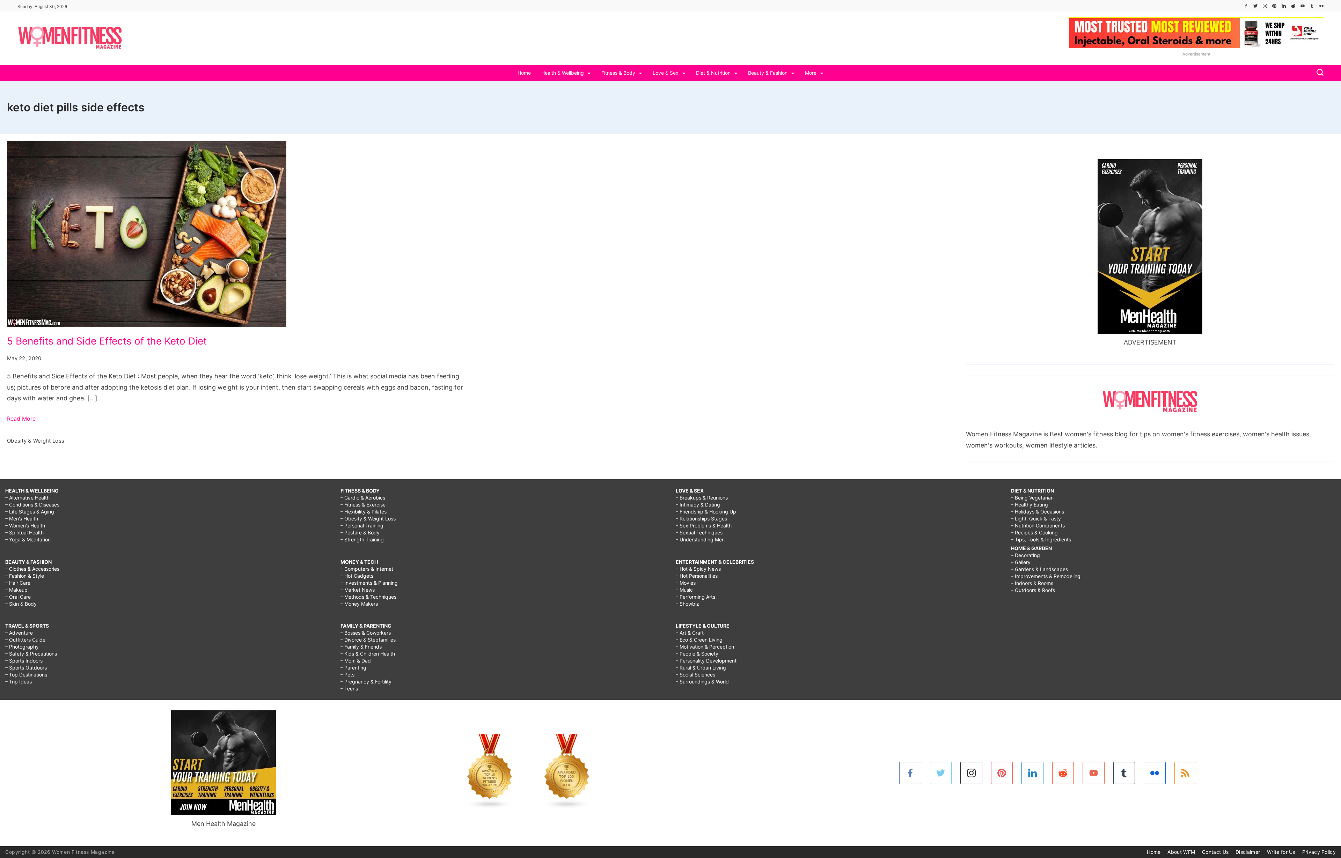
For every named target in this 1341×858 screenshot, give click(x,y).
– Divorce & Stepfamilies (368, 640)
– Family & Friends (361, 647)
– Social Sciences (695, 675)
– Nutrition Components (1038, 525)
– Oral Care (18, 597)
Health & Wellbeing (562, 73)
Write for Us (1281, 852)
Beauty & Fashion (767, 73)
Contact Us (1215, 852)
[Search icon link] (1318, 73)
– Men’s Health (21, 519)
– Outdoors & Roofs (1033, 590)
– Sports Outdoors (26, 668)
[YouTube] (1302, 6)
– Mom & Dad (355, 661)
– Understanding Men (700, 539)
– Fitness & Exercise (363, 505)
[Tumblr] (1312, 6)
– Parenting (353, 668)
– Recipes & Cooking (1034, 532)
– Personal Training (361, 525)
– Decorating (1025, 555)
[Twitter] (1255, 6)
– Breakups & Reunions (702, 498)
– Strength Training (362, 539)
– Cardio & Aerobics (362, 498)
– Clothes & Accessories (32, 569)
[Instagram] (1265, 6)
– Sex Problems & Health (704, 525)
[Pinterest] (1274, 6)
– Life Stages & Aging (29, 512)
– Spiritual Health (24, 532)
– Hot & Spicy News (698, 569)
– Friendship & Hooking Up (706, 512)
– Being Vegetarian (1032, 498)
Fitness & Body (618, 73)
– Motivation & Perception (705, 647)
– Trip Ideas (18, 682)
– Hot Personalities (697, 576)
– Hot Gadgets (356, 576)
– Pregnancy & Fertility (365, 682)
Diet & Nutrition (713, 73)
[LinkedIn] (1284, 6)
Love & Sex (666, 73)
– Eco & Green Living (699, 640)
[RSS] (1185, 773)
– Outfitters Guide (25, 640)
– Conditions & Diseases (32, 505)
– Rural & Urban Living (701, 668)
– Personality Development (706, 661)
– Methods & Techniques (368, 597)
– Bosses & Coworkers (365, 633)
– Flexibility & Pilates (363, 512)
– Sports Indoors (24, 661)
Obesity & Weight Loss (35, 440)
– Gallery (1021, 562)
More (810, 73)
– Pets (347, 675)
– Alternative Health (27, 498)
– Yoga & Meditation (28, 539)
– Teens (349, 688)
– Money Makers (359, 604)
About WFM (1181, 852)
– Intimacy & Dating (698, 505)
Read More (21, 418)
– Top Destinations (26, 675)
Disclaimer (1248, 852)
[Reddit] (1293, 6)
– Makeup (16, 590)
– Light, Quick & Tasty (1036, 519)
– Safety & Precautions (31, 654)
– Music (684, 590)
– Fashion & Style (24, 576)
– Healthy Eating (1029, 505)
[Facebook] (1246, 6)
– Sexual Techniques (699, 532)
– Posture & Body (360, 532)
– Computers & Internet (366, 569)
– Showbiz (687, 604)
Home (524, 73)
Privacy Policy (1319, 852)
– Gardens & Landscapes (1039, 569)
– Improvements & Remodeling (1045, 576)
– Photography (22, 647)
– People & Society (697, 654)
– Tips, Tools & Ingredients (1041, 539)
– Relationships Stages (701, 519)
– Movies (686, 583)
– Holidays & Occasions (1037, 512)
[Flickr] (1321, 6)
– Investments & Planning (369, 583)
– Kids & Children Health (367, 654)
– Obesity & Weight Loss (368, 519)
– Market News (357, 590)
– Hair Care (17, 583)
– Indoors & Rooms (1032, 583)
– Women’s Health (25, 525)
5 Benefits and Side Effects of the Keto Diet (107, 341)
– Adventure (19, 633)
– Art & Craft (690, 633)
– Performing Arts (695, 597)
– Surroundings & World (702, 682)
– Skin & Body (21, 604)
